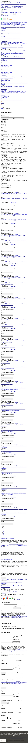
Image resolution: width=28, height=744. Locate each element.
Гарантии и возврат (13, 582)
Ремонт (22, 6)
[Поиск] (4, 19)
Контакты (19, 7)
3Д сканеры (10, 585)
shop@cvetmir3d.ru (5, 591)
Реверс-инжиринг (17, 83)
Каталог (2, 21)
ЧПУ (2, 98)
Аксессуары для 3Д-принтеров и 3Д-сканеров (16, 25)
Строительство (11, 52)
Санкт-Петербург (8, 2)
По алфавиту (20, 118)
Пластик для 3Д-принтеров (13, 23)
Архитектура (18, 52)
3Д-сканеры (10, 22)
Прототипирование (5, 50)
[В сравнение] (1, 232)
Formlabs (3, 545)
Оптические (24, 76)
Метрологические (17, 76)
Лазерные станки (4, 100)
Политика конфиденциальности (8, 596)
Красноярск (8, 4)
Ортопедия (3, 54)
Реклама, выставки (10, 53)
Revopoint (3, 87)
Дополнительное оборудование (8, 45)
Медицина (23, 52)
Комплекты (3, 28)
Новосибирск (14, 4)
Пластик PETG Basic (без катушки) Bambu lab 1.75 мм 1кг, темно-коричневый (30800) (13, 220)
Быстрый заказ (10, 209)
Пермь (19, 4)
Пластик (3, 47)
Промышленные (10, 42)
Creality (12, 56)
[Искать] (14, 14)
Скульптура (3, 53)
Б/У (19, 43)
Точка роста (22, 579)
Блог (12, 7)
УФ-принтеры (4, 97)
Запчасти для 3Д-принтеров (18, 27)
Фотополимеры (8, 47)
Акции (15, 7)
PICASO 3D (16, 58)
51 (3, 533)
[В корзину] (1, 208)
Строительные (4, 43)
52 (3, 534)
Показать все (4, 60)
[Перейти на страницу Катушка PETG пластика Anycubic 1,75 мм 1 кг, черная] (14, 509)
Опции (8, 80)
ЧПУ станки (16, 22)
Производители (15, 579)
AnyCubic (3, 56)
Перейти (16, 192)
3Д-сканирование (16, 6)
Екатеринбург (16, 2)
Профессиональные (18, 42)
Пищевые (10, 43)
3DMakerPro (10, 86)
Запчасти (23, 45)
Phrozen (11, 58)
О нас (2, 6)
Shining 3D (21, 86)
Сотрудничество (7, 579)
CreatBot (16, 56)
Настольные (3, 42)
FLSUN (7, 58)
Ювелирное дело (19, 53)
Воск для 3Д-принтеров (17, 47)
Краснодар (3, 4)
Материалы (3, 90)
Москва (2, 2)
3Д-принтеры (4, 22)
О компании (3, 578)
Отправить (3, 688)
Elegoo (2, 59)
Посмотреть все (23, 43)
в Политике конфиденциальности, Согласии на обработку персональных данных (14, 616)
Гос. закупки (8, 7)
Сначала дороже (13, 118)
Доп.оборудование (5, 96)
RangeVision (16, 86)
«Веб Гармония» (20, 599)
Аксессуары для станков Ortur (16, 100)
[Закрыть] (18, 192)
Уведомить (19, 660)
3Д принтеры (4, 585)
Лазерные (3, 78)
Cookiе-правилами (7, 736)
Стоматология (13, 50)
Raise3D (21, 58)
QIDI (24, 58)
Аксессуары (18, 45)
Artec (2, 86)
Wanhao (21, 545)
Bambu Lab (8, 56)
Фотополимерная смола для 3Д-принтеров (11, 24)
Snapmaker (3, 58)
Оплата (9, 6)
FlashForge (15, 544)
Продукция (3, 584)
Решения (8, 587)
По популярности (4, 119)
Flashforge (20, 56)
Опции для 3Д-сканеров (6, 27)
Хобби (24, 50)
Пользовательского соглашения (17, 617)
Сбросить (3, 187)
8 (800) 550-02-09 (4, 15)
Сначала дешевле (5, 118)
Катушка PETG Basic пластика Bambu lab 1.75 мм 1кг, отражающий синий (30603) (13, 409)
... (3, 532)
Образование (20, 50)
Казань (21, 2)
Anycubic (13, 516)
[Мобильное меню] (2, 11)
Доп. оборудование (22, 585)
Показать (8, 187)
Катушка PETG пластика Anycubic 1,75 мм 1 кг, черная (13, 513)
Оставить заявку (17, 607)
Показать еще (4, 140)
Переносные (9, 76)
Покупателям (4, 580)
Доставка (5, 6)
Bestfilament (13, 202)
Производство (4, 52)
